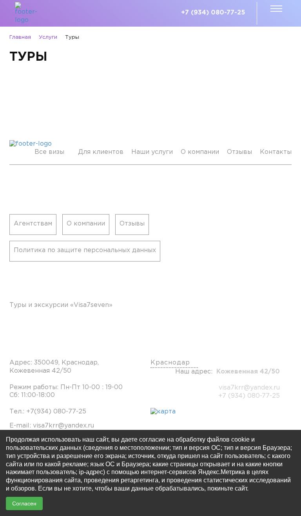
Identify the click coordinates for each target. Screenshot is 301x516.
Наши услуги (152, 152)
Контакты (276, 152)
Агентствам (33, 224)
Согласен (24, 503)
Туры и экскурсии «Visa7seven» (60, 305)
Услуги (48, 37)
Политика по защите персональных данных (85, 250)
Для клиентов (100, 152)
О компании (200, 152)
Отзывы (239, 152)
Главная (20, 37)
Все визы (49, 152)
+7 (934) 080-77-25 (213, 13)
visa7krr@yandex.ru (249, 388)
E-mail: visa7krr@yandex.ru (51, 426)
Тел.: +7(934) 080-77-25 (47, 412)
